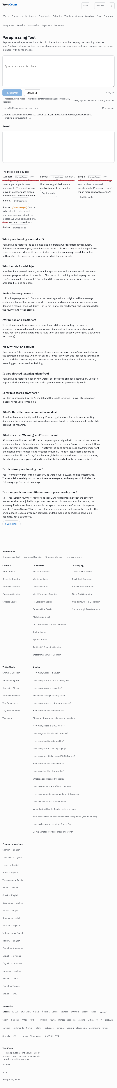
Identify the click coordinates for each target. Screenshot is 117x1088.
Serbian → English (11, 925)
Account (100, 5)
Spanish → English (11, 849)
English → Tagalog (11, 986)
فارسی (103, 1011)
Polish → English (10, 887)
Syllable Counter (10, 601)
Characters (17, 16)
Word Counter (9, 571)
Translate (59, 25)
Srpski (5, 1036)
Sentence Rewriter (33, 557)
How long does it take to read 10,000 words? (54, 756)
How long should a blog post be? (48, 771)
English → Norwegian (12, 948)
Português (59, 1027)
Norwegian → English (12, 902)
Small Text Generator (82, 579)
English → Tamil (10, 978)
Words (6, 16)
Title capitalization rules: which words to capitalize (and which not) (65, 816)
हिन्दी (32, 1019)
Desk (85, 5)
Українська (44, 1036)
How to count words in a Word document (52, 786)
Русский (80, 1027)
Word (9, 4)
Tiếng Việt (57, 1036)
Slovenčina (91, 1027)
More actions (106, 108)
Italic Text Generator (82, 594)
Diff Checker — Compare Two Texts (49, 624)
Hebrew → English (11, 940)
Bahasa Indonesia (66, 1019)
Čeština (46, 1011)
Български (26, 1011)
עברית (24, 1019)
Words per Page (93, 16)
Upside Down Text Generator (86, 601)
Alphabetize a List (41, 617)
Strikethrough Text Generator (86, 609)
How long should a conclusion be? (49, 763)
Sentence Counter (11, 586)
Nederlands (28, 1027)
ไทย (23, 1036)
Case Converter (40, 586)
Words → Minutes (73, 16)
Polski (48, 1027)
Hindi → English (10, 872)
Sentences (30, 16)
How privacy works (11, 1079)
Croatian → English (11, 918)
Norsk (39, 1027)
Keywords (46, 25)
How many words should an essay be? (51, 680)
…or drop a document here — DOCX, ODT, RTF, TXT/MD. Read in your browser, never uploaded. (47, 114)
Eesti (93, 1011)
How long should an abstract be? (48, 741)
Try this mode (13, 193)
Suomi (5, 1019)
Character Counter (11, 579)
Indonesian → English (12, 933)
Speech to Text (40, 639)
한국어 (99, 1019)
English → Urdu (9, 993)
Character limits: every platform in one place (54, 718)
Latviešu (16, 1027)
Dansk (54, 1011)
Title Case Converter (82, 571)
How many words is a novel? (46, 672)
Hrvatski (43, 1019)
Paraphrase (8, 25)
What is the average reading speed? (50, 695)
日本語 (90, 1019)
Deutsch (64, 1011)
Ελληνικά (75, 1011)
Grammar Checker (54, 557)
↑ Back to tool (11, 508)
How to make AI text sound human (49, 801)
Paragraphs (44, 16)
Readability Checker (42, 601)
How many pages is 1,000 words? (49, 725)
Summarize (33, 25)
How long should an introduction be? (50, 733)
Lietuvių (6, 1027)
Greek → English (10, 895)
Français (15, 1019)
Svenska (15, 1036)
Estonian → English (11, 971)
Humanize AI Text (11, 557)
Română (69, 1027)
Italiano (81, 1019)
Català (36, 1011)
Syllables (57, 16)
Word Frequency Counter (45, 594)
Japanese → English (12, 857)
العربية (15, 1011)
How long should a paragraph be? (48, 710)
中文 (66, 1036)
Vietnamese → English (13, 880)
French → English (10, 865)
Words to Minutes (41, 571)
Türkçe (33, 1036)
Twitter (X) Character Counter (47, 647)
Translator (7, 718)
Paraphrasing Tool (10, 680)
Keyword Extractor (11, 710)
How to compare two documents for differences (56, 794)
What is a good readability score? (48, 778)
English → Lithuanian (12, 963)
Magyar (53, 1019)
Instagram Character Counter (47, 654)
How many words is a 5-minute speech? (52, 703)
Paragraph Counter (11, 594)
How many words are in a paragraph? (50, 748)
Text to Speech (40, 632)
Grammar (109, 16)
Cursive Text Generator (83, 586)
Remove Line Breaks (42, 609)
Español (85, 1011)
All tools (6, 1064)
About (5, 1072)
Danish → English (10, 910)
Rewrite (21, 25)
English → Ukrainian (11, 955)
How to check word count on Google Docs (53, 824)
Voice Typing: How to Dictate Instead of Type (54, 809)
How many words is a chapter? (47, 687)
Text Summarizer (74, 557)
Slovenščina (104, 1027)
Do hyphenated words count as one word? (53, 831)
